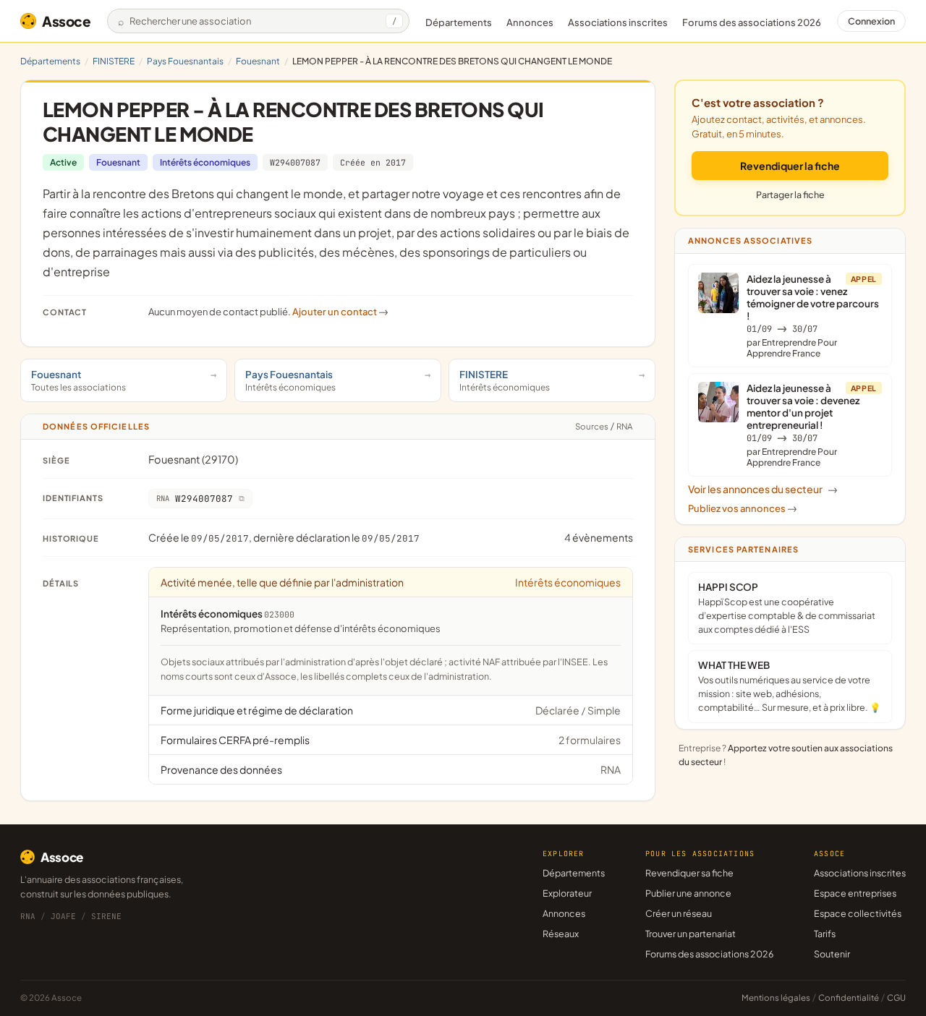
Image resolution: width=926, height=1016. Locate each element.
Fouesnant (258, 61)
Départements (458, 22)
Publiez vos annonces (742, 508)
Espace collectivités (857, 913)
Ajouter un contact (340, 311)
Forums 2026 (751, 22)
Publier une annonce (688, 893)
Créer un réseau (678, 913)
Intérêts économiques (205, 162)
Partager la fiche (790, 194)
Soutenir (832, 954)
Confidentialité (848, 997)
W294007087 (295, 162)
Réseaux (561, 933)
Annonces (529, 22)
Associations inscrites (618, 22)
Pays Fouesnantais (185, 61)
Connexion (871, 21)
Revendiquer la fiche (790, 165)
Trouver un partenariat (690, 933)
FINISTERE (114, 61)
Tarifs (825, 933)
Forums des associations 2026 (709, 954)
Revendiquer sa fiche (689, 873)
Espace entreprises (855, 893)
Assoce (66, 21)
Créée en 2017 (373, 162)
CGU (896, 997)
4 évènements (598, 537)
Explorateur (567, 893)
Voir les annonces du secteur (763, 488)
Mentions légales (776, 997)
